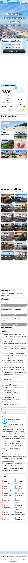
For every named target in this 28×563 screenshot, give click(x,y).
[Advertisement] (14, 68)
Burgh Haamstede (9, 514)
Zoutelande (19, 481)
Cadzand (18, 491)
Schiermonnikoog (8, 479)
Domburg (6, 519)
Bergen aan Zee (8, 491)
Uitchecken (8, 47)
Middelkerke (19, 507)
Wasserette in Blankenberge (11, 399)
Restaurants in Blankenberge (12, 395)
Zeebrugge (19, 495)
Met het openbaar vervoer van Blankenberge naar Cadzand (12, 403)
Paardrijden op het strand (11, 392)
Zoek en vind (15, 51)
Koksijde (18, 517)
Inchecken (8, 44)
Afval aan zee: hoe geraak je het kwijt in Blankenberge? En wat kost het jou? (15, 368)
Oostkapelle (7, 517)
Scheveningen (8, 507)
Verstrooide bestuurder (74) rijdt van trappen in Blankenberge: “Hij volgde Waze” (14, 363)
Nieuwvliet (19, 488)
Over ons (5, 417)
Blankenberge (14, 424)
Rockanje (6, 510)
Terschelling (7, 483)
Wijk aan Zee (7, 495)
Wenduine (19, 498)
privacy (13, 559)
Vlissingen (19, 486)
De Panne (19, 519)
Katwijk (6, 505)
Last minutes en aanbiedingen (11, 189)
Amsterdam (7, 498)
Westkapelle (19, 479)
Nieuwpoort (19, 512)
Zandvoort (6, 500)
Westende (19, 510)
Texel (5, 488)
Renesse (6, 512)
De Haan (18, 500)
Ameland (6, 481)
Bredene (18, 502)
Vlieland (6, 486)
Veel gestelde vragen (9, 385)
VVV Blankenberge (9, 397)
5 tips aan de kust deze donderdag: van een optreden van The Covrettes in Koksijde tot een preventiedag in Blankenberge (15, 375)
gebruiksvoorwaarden (7, 559)
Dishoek (18, 483)
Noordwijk (6, 502)
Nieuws (4, 331)
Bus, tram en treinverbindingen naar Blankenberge (14, 389)
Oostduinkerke (20, 514)
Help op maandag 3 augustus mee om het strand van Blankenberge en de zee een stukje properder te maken (15, 355)
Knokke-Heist (20, 493)
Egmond (6, 493)
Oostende (19, 505)
